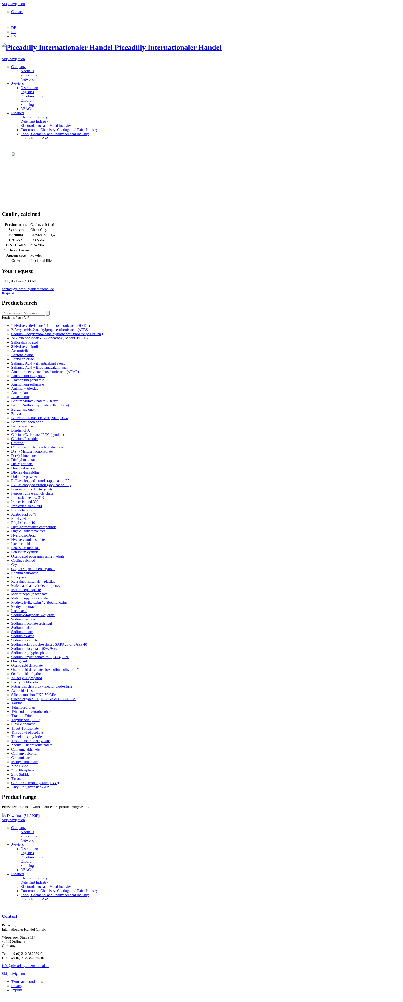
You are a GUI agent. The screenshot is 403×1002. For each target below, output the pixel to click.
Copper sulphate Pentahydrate (33, 569)
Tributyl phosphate (25, 728)
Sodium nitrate (22, 632)
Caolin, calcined (23, 560)
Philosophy (29, 75)
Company (18, 67)
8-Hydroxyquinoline (26, 346)
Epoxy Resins (21, 510)
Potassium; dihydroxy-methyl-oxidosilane (41, 686)
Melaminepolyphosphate (29, 594)
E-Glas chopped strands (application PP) (41, 485)
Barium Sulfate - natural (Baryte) (35, 401)
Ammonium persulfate (27, 380)
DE (13, 28)
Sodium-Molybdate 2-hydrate (33, 615)
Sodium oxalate (22, 636)
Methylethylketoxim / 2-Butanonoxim (39, 602)
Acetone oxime (22, 355)
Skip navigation (13, 4)
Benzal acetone (22, 409)
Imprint (16, 990)
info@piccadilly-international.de (25, 966)
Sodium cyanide (23, 619)
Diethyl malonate (23, 460)
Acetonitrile (19, 351)
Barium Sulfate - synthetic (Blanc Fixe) (40, 405)
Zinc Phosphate (22, 770)
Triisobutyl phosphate (27, 732)
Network (27, 79)
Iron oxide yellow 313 (27, 497)
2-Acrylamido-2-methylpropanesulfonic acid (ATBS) (50, 330)
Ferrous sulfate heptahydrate (32, 489)
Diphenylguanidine (25, 472)
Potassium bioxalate (25, 548)
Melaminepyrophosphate (29, 598)
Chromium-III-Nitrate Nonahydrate (37, 447)
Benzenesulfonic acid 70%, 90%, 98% (39, 418)
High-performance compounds (33, 527)
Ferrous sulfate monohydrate (32, 493)
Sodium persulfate (24, 640)
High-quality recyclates (28, 531)
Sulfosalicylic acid (24, 342)
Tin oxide (18, 779)
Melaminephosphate (26, 590)
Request (8, 293)
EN (13, 36)
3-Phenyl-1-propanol (26, 678)
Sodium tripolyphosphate (29, 653)
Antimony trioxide (24, 388)
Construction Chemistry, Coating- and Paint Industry (59, 130)
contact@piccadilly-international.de (28, 289)
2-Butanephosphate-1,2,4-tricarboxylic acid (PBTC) (49, 338)
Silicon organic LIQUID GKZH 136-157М (43, 699)
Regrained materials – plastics (33, 581)
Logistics (27, 92)
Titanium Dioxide (24, 716)
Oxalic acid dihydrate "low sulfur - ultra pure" (45, 669)
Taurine (16, 703)
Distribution (29, 88)
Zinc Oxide (19, 766)
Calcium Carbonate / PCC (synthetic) (38, 435)
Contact (17, 12)
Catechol (17, 443)
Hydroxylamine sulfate (28, 539)
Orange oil (19, 661)
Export (26, 100)
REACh (27, 109)
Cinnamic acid (21, 758)
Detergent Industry (34, 121)
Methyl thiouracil (23, 607)
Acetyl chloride (22, 359)
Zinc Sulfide (20, 774)
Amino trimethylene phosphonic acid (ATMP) (45, 372)
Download (23, 816)
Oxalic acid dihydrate (27, 665)
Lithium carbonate (24, 573)
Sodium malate (22, 628)
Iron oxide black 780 (26, 506)
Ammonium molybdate (28, 376)
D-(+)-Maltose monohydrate (32, 451)
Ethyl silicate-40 (23, 523)
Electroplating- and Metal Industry (46, 125)
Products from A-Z (34, 138)
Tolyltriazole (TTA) (25, 720)
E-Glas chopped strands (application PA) (41, 481)
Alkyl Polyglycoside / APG (31, 787)
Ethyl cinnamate (23, 724)
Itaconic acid (20, 544)
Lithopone (18, 577)
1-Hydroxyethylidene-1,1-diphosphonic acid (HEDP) (50, 325)
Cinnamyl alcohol (24, 753)
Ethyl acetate (20, 518)
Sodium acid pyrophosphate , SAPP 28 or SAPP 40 (49, 644)
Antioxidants (20, 393)
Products (17, 113)
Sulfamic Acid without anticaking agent (40, 367)
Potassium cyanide (24, 552)
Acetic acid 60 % (23, 514)
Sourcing (27, 105)
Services (17, 84)
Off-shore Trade (32, 96)
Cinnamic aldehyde (25, 749)
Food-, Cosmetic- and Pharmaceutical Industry (55, 134)
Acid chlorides (22, 690)
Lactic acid (19, 611)
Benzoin (17, 414)
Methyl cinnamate (24, 762)
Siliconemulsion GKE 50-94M (33, 695)
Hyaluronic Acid (23, 535)
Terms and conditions (27, 982)
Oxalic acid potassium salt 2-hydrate (37, 556)
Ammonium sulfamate (27, 384)
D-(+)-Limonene (23, 456)
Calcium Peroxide (24, 439)
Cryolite (17, 565)
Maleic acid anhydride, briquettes (35, 586)
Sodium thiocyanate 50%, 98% (34, 649)
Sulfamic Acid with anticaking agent (38, 363)
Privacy (16, 986)
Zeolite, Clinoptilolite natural (32, 745)
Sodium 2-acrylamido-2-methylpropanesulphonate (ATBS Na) (57, 334)
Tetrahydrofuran (23, 707)
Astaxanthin (20, 397)
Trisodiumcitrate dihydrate (30, 741)
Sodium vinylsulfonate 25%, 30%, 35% (40, 657)
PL (13, 32)
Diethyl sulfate (22, 464)
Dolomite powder (24, 477)
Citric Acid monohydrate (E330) (35, 783)
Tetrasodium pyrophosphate (31, 711)
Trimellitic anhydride (26, 737)
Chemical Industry (34, 117)
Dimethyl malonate (25, 468)
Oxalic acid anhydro (26, 674)
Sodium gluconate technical (31, 623)
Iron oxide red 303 (24, 502)
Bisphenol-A (20, 430)
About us (27, 71)
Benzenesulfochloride (27, 422)
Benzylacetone (22, 426)
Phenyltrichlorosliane (26, 682)
